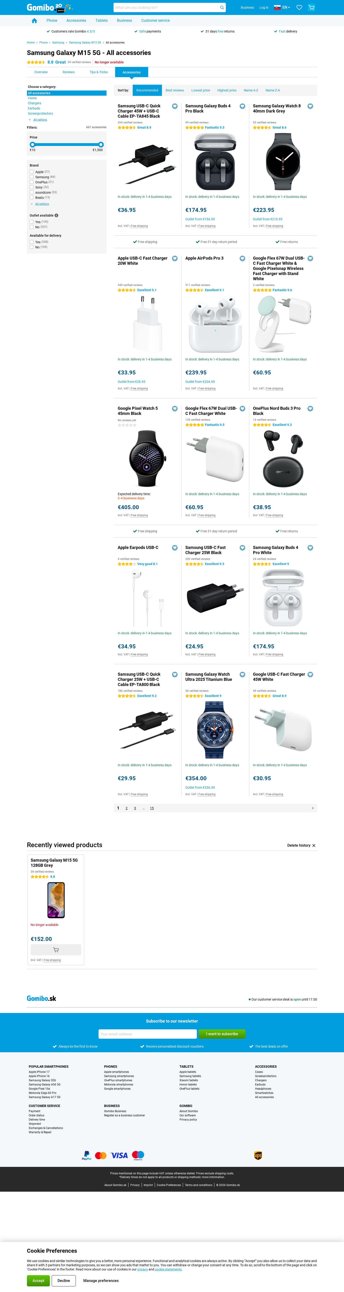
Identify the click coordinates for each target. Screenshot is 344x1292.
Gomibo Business (115, 1111)
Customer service (155, 20)
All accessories (115, 42)
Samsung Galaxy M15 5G (85, 42)
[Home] (34, 20)
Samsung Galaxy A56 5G (44, 1084)
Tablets (101, 20)
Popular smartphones (49, 1066)
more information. (213, 1177)
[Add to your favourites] (175, 106)
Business (124, 20)
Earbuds (260, 1084)
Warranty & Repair (40, 1132)
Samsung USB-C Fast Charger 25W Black (205, 550)
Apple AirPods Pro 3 (204, 258)
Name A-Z (251, 90)
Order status (36, 1115)
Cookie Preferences (169, 1185)
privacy (142, 1269)
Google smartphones (117, 1088)
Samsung (58, 42)
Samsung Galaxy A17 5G (44, 1097)
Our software (187, 1115)
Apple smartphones (116, 1072)
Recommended (147, 90)
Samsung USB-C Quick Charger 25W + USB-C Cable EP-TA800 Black (139, 679)
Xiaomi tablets (188, 1080)
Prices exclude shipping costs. (215, 1173)
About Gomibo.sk (115, 1185)
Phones (110, 1066)
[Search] (222, 7)
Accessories (76, 20)
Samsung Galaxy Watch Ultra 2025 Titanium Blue (208, 677)
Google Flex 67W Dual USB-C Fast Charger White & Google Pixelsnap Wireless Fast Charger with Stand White (279, 268)
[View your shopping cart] (311, 7)
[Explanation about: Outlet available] (56, 215)
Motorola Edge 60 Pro (42, 1093)
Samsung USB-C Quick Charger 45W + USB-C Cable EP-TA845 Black (139, 111)
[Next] (313, 808)
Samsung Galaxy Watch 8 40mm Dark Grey (277, 108)
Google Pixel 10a (39, 1088)
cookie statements (168, 1269)
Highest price (226, 90)
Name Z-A (273, 90)
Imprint (148, 1185)
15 (152, 808)
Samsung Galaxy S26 (42, 1080)
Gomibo (185, 1106)
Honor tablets (188, 1084)
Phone (52, 20)
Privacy (135, 1185)
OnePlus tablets (189, 1088)
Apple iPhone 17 (39, 1072)
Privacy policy (188, 1119)
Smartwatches (264, 1093)
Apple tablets (187, 1072)
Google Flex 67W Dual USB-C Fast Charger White (211, 411)
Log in (264, 7)
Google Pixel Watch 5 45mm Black (138, 411)
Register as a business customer (124, 1115)
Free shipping (139, 226)
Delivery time (37, 1119)
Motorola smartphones (118, 1084)
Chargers (261, 1080)
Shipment (35, 1123)
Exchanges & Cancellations (46, 1128)
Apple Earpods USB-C (138, 547)
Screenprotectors (265, 1076)
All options (40, 119)
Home (31, 42)
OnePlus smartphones (118, 1080)
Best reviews (175, 90)
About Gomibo (188, 1111)
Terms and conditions (198, 1185)
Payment (34, 1111)
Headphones (263, 1088)
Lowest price (200, 90)
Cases (259, 1072)
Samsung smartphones (119, 1076)
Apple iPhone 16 (39, 1076)
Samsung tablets (190, 1076)
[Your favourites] (299, 7)
